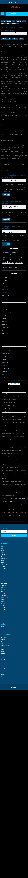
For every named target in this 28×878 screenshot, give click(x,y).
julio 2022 (4, 277)
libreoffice (21, 257)
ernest (12, 32)
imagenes (5, 254)
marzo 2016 (5, 309)
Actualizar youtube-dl (7, 478)
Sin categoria (19, 262)
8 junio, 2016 (7, 180)
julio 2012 (4, 336)
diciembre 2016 (6, 295)
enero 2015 (5, 324)
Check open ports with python (9, 388)
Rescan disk (5, 394)
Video (10, 267)
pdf (23, 259)
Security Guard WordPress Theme (13, 686)
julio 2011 (4, 356)
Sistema (24, 21)
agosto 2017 (5, 289)
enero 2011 (5, 371)
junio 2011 (5, 359)
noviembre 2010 (6, 377)
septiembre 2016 (6, 304)
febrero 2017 (5, 292)
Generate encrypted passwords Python (12, 405)
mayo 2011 (5, 362)
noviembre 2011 (6, 350)
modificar (11, 259)
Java (4, 257)
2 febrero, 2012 (7, 206)
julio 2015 (4, 315)
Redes (4, 262)
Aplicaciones (6, 252)
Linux (14, 21)
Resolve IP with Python (8, 391)
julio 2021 (4, 280)
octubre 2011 (5, 353)
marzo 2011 (5, 365)
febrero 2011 (5, 368)
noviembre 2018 (6, 286)
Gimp (20, 252)
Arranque (9, 21)
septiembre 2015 (6, 312)
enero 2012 (5, 348)
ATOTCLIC (14, 6)
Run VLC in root (6, 408)
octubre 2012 (5, 327)
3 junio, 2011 (6, 32)
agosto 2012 (5, 333)
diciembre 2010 (6, 374)
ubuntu (5, 267)
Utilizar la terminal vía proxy (9, 459)
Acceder (2, 626)
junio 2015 (5, 318)
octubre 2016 (5, 301)
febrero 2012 (5, 345)
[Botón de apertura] (2, 13)
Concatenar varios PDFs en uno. (10, 414)
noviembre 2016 (6, 298)
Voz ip (16, 267)
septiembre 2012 (6, 330)
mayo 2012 (5, 342)
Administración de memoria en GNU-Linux (13, 176)
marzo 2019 (5, 283)
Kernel (14, 257)
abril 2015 (4, 321)
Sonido (11, 265)
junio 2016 (5, 307)
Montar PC (18, 21)
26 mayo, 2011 (7, 231)
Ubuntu (17, 265)
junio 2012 (5, 339)
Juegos (9, 257)
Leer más (5, 194)
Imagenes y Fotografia (15, 254)
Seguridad (11, 262)
